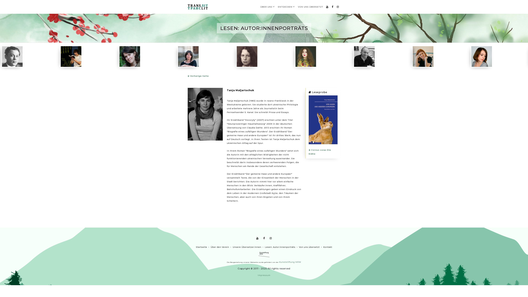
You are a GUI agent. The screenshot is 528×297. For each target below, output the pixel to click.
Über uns (266, 7)
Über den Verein (220, 247)
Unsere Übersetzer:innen (247, 247)
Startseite (201, 247)
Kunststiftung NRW (290, 262)
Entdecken (285, 7)
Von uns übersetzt (310, 7)
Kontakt (327, 247)
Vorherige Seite (199, 76)
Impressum (264, 275)
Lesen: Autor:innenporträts (280, 247)
